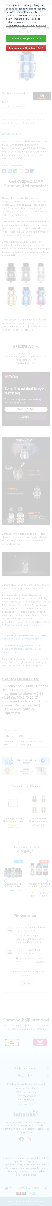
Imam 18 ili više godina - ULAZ (26, 38)
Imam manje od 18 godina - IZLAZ (26, 48)
